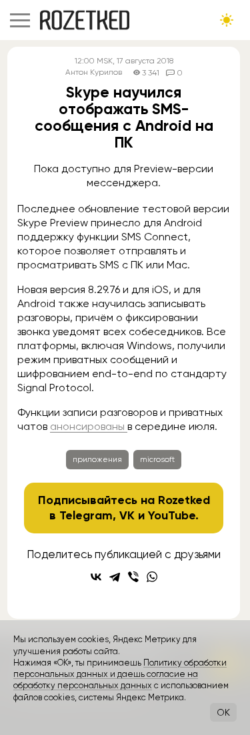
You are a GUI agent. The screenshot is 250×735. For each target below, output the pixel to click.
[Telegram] (115, 577)
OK (223, 712)
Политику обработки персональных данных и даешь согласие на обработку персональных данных (120, 674)
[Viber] (133, 577)
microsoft (157, 459)
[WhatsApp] (152, 577)
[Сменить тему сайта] (226, 20)
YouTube (171, 515)
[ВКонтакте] (96, 577)
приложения (97, 459)
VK (127, 515)
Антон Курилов (93, 72)
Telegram (86, 515)
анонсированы (88, 426)
